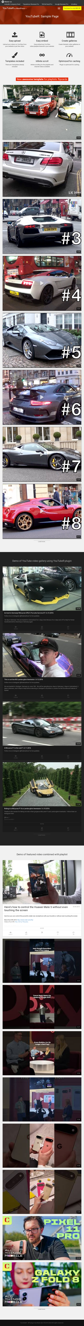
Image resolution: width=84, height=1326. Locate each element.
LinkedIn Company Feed (12, 4)
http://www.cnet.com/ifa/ (25, 920)
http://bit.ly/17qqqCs (23, 926)
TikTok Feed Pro (47, 4)
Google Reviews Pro (61, 4)
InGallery (74, 4)
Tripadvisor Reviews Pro (31, 4)
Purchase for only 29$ (72, 8)
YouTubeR (8, 8)
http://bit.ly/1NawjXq (21, 922)
